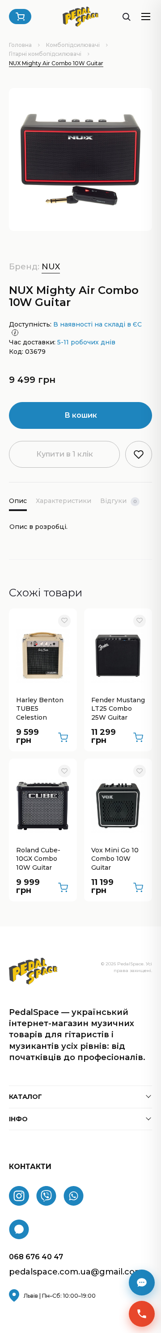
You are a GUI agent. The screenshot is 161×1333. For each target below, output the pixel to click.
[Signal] (19, 1229)
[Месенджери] (142, 1282)
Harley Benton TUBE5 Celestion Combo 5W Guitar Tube (40, 709)
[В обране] (64, 621)
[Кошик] (20, 16)
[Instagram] (19, 1196)
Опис (18, 501)
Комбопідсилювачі (73, 45)
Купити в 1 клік (64, 454)
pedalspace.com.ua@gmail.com (76, 1272)
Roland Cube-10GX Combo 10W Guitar (38, 859)
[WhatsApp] (74, 1196)
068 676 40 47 (36, 1257)
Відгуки (118, 501)
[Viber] (46, 1196)
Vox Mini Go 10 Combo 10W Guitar (115, 859)
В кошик (80, 415)
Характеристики (63, 501)
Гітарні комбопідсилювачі (45, 53)
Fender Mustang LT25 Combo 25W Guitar (118, 708)
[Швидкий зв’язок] (142, 1314)
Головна (20, 45)
